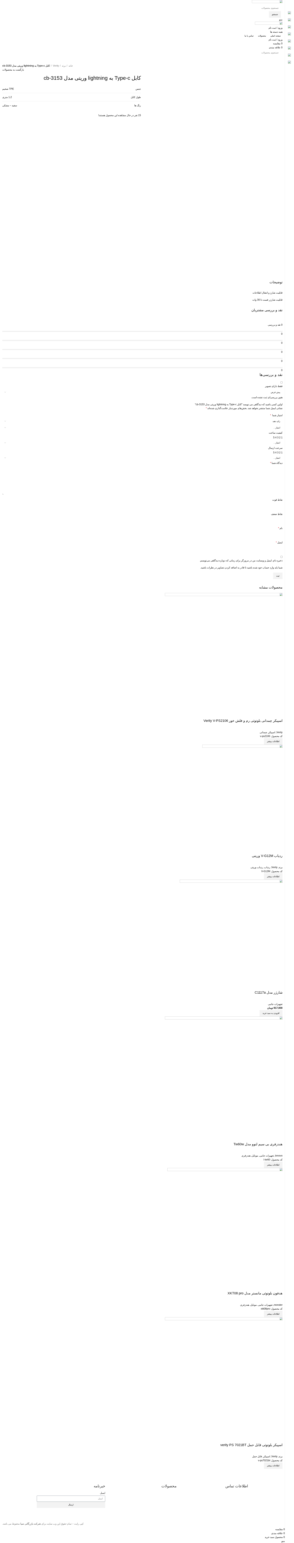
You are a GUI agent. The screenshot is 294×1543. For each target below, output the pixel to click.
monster (278, 1305)
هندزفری (246, 1155)
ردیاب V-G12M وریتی (267, 856)
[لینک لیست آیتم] (214, 1503)
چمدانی (263, 732)
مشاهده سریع (270, 714)
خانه (70, 65)
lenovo (279, 1155)
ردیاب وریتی (257, 867)
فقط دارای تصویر (274, 386)
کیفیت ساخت (276, 432)
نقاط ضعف (277, 514)
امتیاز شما (276, 415)
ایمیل (279, 542)
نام (280, 528)
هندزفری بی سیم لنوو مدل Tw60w (258, 1144)
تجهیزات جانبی (275, 1004)
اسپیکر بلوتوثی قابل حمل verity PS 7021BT (251, 1445)
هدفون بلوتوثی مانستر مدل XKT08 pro (255, 1293)
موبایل (255, 1155)
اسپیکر (271, 732)
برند (63, 65)
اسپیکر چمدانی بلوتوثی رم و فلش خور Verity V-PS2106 (243, 721)
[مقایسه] (279, 714)
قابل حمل (257, 1456)
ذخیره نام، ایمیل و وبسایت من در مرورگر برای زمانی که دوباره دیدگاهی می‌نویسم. (241, 560)
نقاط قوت (277, 499)
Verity (55, 65)
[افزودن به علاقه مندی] (262, 714)
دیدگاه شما (276, 463)
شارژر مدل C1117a (269, 992)
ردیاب (267, 867)
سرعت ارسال (275, 448)
